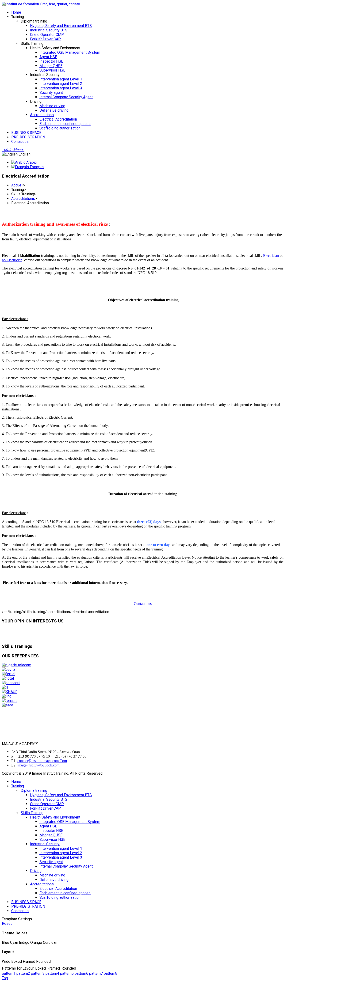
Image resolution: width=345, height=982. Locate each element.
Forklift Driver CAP (45, 808)
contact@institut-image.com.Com (42, 761)
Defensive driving (54, 879)
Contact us (20, 911)
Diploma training (34, 790)
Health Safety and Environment (55, 817)
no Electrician (12, 260)
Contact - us (143, 604)
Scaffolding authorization (59, 897)
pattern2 (23, 973)
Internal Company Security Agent (66, 866)
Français (36, 167)
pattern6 (81, 973)
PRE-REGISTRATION (28, 906)
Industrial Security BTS (48, 799)
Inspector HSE (51, 830)
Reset (7, 923)
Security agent (51, 862)
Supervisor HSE (52, 839)
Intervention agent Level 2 (60, 853)
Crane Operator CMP (47, 804)
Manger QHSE (50, 835)
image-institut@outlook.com (38, 765)
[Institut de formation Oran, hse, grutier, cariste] (41, 4)
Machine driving (52, 875)
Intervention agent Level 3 (60, 857)
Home (16, 781)
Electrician (271, 256)
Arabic (31, 162)
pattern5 (67, 973)
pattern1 (8, 973)
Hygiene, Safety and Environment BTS (61, 795)
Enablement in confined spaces (65, 893)
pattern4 (52, 973)
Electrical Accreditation (58, 888)
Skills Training (32, 813)
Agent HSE (48, 826)
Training (17, 786)
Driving (36, 870)
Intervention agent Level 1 (60, 848)
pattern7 (96, 973)
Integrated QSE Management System (69, 821)
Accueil (17, 185)
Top (5, 978)
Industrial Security (45, 844)
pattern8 (110, 973)
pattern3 (38, 973)
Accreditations (23, 198)
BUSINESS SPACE (26, 902)
